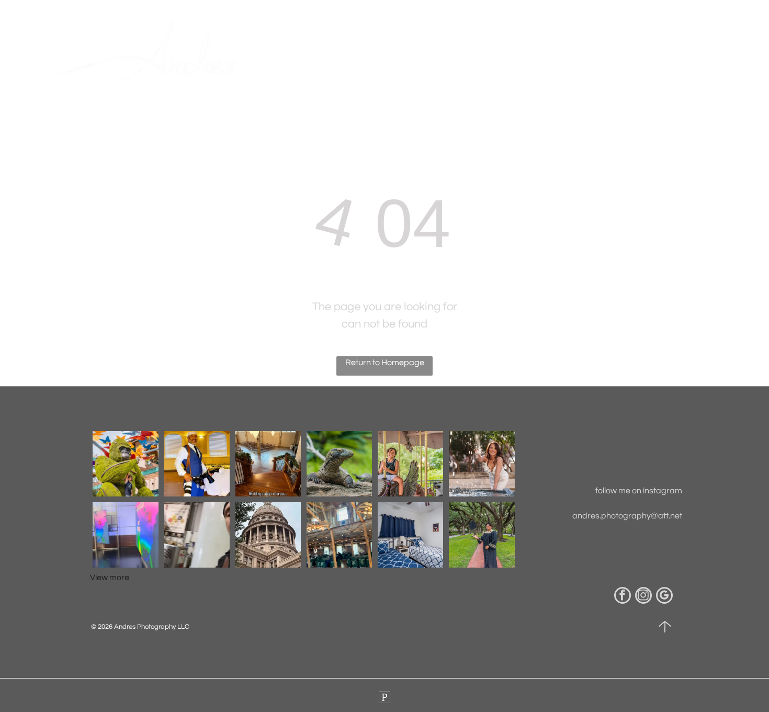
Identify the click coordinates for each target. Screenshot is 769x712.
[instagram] (643, 596)
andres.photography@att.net (627, 516)
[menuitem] (313, 55)
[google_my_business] (664, 596)
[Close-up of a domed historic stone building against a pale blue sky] (268, 535)
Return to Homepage (384, 362)
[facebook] (622, 596)
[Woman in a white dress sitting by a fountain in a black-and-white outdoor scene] (339, 463)
